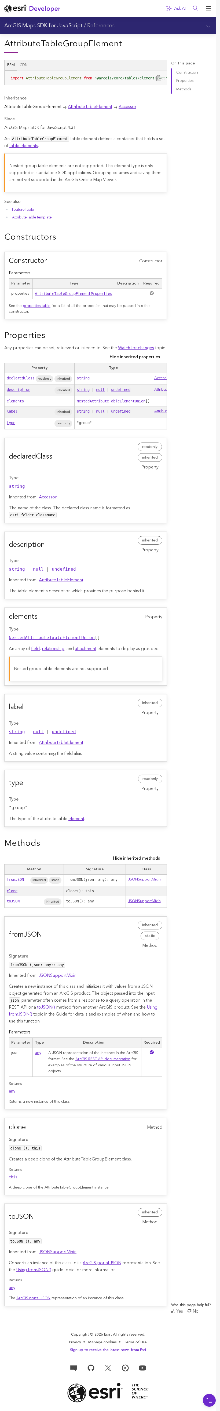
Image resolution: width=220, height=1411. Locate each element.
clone (12, 891)
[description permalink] (49, 545)
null (100, 389)
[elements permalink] (42, 617)
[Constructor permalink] (51, 261)
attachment (85, 648)
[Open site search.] (195, 8)
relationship (53, 648)
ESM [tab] (11, 65)
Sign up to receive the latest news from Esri (108, 1350)
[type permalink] (27, 783)
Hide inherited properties (135, 357)
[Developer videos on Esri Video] (125, 1367)
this (13, 1177)
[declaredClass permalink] (56, 457)
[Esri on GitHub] (91, 1367)
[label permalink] (28, 707)
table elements (23, 145)
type (11, 423)
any (38, 1053)
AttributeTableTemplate (32, 217)
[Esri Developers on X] (108, 1367)
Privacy (75, 1342)
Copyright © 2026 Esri (91, 1334)
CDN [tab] (24, 65)
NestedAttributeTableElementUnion (111, 401)
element (76, 818)
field (35, 648)
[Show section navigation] (208, 25)
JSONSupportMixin (144, 879)
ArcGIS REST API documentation (102, 1059)
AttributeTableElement (90, 106)
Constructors (187, 72)
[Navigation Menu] (209, 1400)
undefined (120, 389)
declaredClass (21, 378)
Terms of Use (135, 1342)
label (12, 411)
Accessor (127, 106)
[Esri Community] (73, 1367)
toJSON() (46, 1007)
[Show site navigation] (208, 8)
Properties (185, 81)
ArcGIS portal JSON (102, 1263)
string (83, 378)
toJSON (13, 901)
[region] (86, 78)
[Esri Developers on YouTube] (142, 1367)
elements (15, 401)
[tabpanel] (85, 80)
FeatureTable (23, 209)
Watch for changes (136, 348)
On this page (183, 63)
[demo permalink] (60, 237)
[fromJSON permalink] (46, 935)
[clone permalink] (30, 1127)
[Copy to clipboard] (159, 77)
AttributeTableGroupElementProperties (73, 293)
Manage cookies (102, 1342)
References (101, 25)
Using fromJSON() (33, 1270)
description (18, 389)
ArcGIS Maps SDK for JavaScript (43, 26)
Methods (184, 89)
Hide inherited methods (136, 858)
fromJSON (15, 879)
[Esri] (108, 1392)
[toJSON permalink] (38, 1217)
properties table (36, 306)
